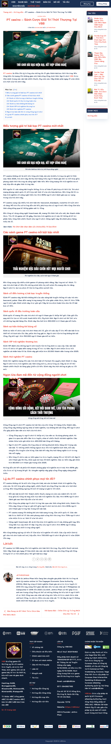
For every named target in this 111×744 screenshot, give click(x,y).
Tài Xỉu (66, 2)
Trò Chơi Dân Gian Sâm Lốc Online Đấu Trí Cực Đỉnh (34, 227)
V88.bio (88, 693)
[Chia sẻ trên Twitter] (38, 559)
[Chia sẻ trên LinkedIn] (49, 559)
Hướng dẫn (34, 6)
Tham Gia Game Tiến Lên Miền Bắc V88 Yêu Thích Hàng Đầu (100, 58)
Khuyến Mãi (19, 6)
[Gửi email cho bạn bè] (41, 559)
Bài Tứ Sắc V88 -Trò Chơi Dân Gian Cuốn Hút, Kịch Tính (100, 93)
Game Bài (23, 2)
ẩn (15, 89)
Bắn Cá (47, 2)
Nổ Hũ (57, 2)
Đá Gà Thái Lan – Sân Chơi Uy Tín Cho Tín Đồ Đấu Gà (99, 76)
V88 (13, 2)
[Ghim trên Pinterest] (45, 559)
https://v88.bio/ (72, 707)
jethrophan (50, 27)
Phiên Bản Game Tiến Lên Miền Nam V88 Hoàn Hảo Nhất (100, 22)
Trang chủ (7, 12)
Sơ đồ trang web (9, 710)
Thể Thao (35, 2)
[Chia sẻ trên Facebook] (34, 559)
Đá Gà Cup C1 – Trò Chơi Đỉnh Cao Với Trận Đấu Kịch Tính (100, 40)
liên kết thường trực (59, 567)
